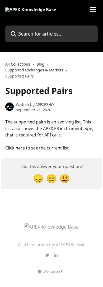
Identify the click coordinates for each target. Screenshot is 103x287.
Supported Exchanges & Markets (34, 69)
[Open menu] (93, 9)
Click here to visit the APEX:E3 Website (51, 244)
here (20, 148)
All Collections (17, 64)
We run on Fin (54, 271)
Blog (40, 64)
